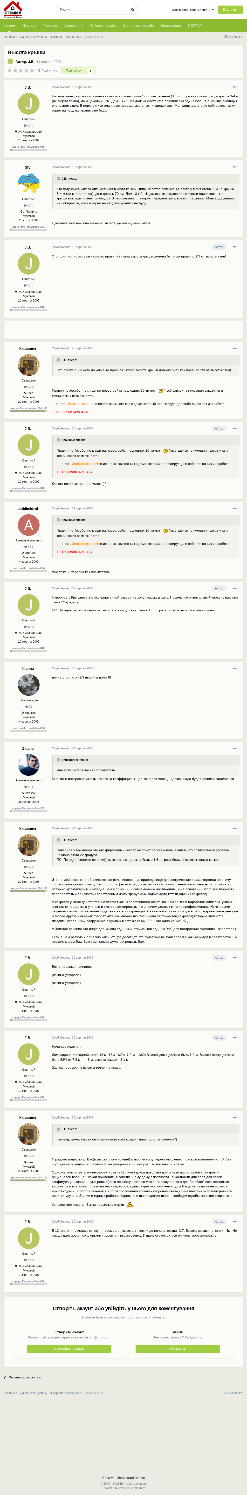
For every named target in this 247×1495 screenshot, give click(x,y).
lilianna (28, 668)
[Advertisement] (108, 331)
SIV (28, 167)
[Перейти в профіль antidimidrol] (29, 525)
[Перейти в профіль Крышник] (29, 365)
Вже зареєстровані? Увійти (192, 10)
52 (30, 706)
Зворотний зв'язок (131, 1478)
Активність (72, 25)
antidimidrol (28, 509)
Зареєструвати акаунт (69, 1348)
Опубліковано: (72, 87)
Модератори (171, 25)
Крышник (27, 349)
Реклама (50, 25)
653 (30, 546)
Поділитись (48, 70)
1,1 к (30, 205)
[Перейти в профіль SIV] (29, 184)
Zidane (28, 748)
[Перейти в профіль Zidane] (29, 765)
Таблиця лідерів (103, 25)
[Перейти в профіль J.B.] (10, 61)
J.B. (31, 62)
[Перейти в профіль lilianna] (29, 685)
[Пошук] (132, 9)
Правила (29, 25)
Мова (106, 1478)
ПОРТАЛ (195, 25)
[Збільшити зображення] (159, 390)
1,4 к (30, 125)
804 (30, 787)
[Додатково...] (235, 87)
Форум (9, 25)
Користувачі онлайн (138, 25)
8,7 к (30, 387)
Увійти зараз (177, 1348)
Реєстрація (230, 9)
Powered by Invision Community (124, 1488)
